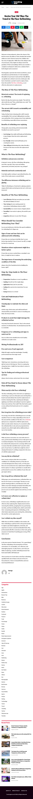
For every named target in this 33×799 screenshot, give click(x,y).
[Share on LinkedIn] (17, 27)
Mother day (4, 662)
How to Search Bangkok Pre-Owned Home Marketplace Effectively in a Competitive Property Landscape (20, 761)
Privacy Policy (16, 790)
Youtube (4, 716)
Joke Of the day (5, 643)
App (2, 587)
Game (3, 626)
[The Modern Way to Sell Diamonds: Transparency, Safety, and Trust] (6, 753)
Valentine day (5, 713)
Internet (4, 641)
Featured (4, 614)
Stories (3, 696)
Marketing (4, 657)
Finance (3, 616)
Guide (3, 628)
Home (16, 12)
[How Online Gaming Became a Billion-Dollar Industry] (6, 779)
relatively (28, 419)
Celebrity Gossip (5, 602)
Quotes (3, 682)
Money (3, 660)
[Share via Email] (26, 27)
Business (4, 599)
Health (3, 631)
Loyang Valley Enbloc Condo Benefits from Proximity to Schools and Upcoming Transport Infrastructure (20, 744)
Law (2, 648)
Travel (3, 706)
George (14, 23)
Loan (3, 653)
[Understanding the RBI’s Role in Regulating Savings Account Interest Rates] (6, 771)
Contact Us (24, 790)
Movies (3, 665)
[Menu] (3, 2)
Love (3, 655)
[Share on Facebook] (4, 27)
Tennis (3, 703)
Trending (4, 708)
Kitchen (3, 645)
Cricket (3, 604)
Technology (4, 701)
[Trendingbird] (16, 2)
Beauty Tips (4, 595)
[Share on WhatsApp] (22, 27)
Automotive (4, 592)
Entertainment (5, 609)
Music (3, 667)
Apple (3, 590)
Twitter (3, 711)
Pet (2, 677)
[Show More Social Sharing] (30, 27)
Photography (5, 679)
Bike (3, 597)
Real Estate (4, 684)
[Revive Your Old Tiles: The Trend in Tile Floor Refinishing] (16, 41)
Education (4, 607)
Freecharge (4, 621)
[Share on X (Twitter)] (8, 27)
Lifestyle (4, 650)
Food (3, 619)
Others (3, 674)
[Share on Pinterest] (13, 27)
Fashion (3, 611)
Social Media (5, 691)
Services (4, 689)
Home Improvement (6, 636)
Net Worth (4, 670)
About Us (8, 790)
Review (3, 686)
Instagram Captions (6, 638)
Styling (3, 699)
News (3, 672)
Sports (3, 694)
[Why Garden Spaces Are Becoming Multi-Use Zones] (6, 736)
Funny (3, 624)
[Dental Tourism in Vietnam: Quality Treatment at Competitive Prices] (6, 728)
